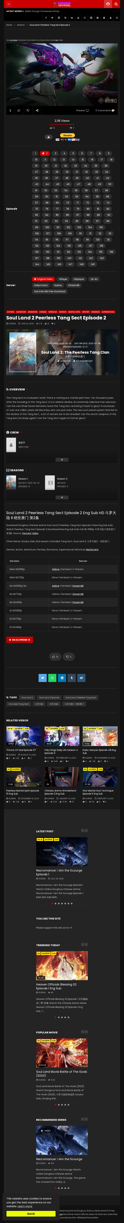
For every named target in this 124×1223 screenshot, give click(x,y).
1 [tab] (52, 903)
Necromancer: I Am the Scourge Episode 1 (59, 872)
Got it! (31, 1213)
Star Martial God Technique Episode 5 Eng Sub (98, 792)
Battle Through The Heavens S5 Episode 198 (43, 11)
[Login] (110, 18)
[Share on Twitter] (43, 678)
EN (47, 728)
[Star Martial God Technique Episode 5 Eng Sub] (100, 777)
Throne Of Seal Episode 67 (21, 750)
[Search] (116, 4)
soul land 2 (27, 697)
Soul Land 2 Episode (49, 697)
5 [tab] (65, 903)
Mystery (85, 312)
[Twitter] (52, 18)
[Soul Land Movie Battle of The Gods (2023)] (62, 1052)
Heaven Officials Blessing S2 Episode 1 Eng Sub (56, 986)
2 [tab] (55, 903)
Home (9, 25)
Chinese (43, 312)
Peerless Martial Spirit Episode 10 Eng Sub (22, 792)
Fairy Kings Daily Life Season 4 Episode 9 (61, 751)
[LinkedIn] (59, 18)
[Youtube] (78, 18)
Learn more (25, 1206)
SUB (26, 728)
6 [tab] (68, 903)
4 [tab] (62, 903)
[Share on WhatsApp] (52, 678)
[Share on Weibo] (81, 678)
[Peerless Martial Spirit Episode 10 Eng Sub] (23, 777)
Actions (21, 25)
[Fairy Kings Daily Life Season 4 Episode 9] (62, 736)
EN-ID (10, 728)
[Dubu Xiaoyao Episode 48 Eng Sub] (100, 736)
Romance (96, 312)
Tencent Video (30, 533)
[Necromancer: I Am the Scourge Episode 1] (62, 851)
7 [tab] (71, 903)
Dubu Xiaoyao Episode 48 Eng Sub (99, 751)
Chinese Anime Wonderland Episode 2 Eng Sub (60, 792)
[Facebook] (46, 18)
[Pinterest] (65, 18)
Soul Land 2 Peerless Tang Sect (81, 697)
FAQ (56, 40)
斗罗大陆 (39, 704)
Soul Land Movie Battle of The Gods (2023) (61, 1074)
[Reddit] (91, 18)
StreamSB (77, 585)
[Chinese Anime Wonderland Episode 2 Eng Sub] (62, 777)
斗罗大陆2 (53, 704)
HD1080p (19, 728)
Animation (32, 312)
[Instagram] (84, 18)
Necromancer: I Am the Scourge (59, 1159)
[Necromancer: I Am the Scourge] (62, 1140)
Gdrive (56, 569)
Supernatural (108, 312)
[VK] (71, 18)
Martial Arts (74, 312)
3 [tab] (59, 903)
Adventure (21, 312)
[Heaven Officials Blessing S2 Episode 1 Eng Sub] (62, 965)
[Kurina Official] (62, 4)
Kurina (12, 323)
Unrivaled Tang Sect (19, 704)
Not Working (13, 40)
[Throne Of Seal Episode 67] (23, 736)
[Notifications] (104, 18)
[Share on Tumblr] (72, 678)
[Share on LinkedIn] (62, 678)
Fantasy (62, 312)
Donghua (53, 312)
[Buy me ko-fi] (97, 18)
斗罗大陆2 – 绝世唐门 (74, 704)
